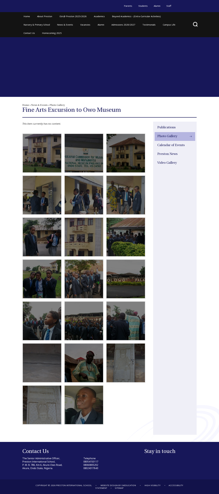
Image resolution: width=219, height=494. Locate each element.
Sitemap (119, 488)
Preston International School (36, 6)
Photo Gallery (57, 105)
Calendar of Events (171, 145)
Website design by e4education (118, 485)
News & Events (39, 105)
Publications (166, 127)
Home (25, 105)
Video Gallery (167, 163)
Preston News (167, 154)
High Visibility (153, 485)
